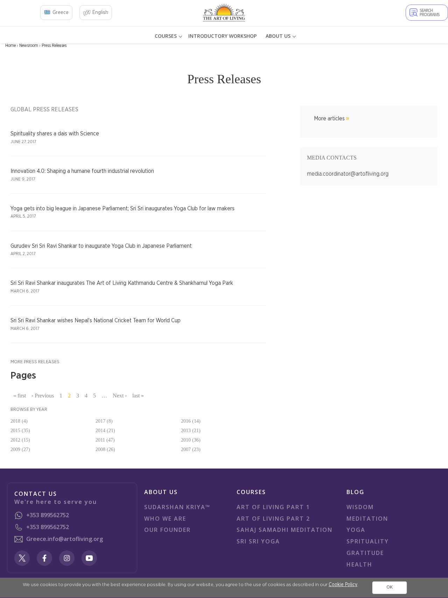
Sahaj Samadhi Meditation (284, 530)
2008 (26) (105, 449)
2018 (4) (19, 421)
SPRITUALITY (367, 541)
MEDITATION (367, 518)
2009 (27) (20, 449)
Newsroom (28, 45)
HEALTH (359, 564)
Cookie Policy (343, 584)
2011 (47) (105, 440)
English (100, 12)
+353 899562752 (47, 515)
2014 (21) (105, 430)
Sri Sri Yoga (258, 541)
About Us (278, 36)
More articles (329, 118)
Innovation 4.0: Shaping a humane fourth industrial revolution (82, 171)
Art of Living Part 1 (273, 507)
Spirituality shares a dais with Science (54, 133)
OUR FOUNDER (167, 530)
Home (10, 45)
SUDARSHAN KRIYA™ (177, 507)
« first (19, 396)
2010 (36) (191, 440)
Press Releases (54, 45)
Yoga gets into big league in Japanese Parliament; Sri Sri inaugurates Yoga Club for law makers (122, 208)
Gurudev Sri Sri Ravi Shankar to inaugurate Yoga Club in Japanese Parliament (101, 246)
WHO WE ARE (165, 518)
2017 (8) (104, 421)
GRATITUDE (365, 553)
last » (138, 396)
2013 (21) (191, 430)
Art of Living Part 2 (273, 518)
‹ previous (42, 396)
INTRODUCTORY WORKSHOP (222, 36)
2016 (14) (191, 421)
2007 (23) (191, 449)
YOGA (355, 530)
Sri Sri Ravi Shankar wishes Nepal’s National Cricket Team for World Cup (95, 320)
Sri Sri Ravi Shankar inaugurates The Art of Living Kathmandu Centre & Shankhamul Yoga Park (121, 283)
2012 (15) (20, 440)
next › (120, 396)
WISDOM (360, 507)
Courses (166, 36)
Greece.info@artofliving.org (64, 539)
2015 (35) (20, 430)
